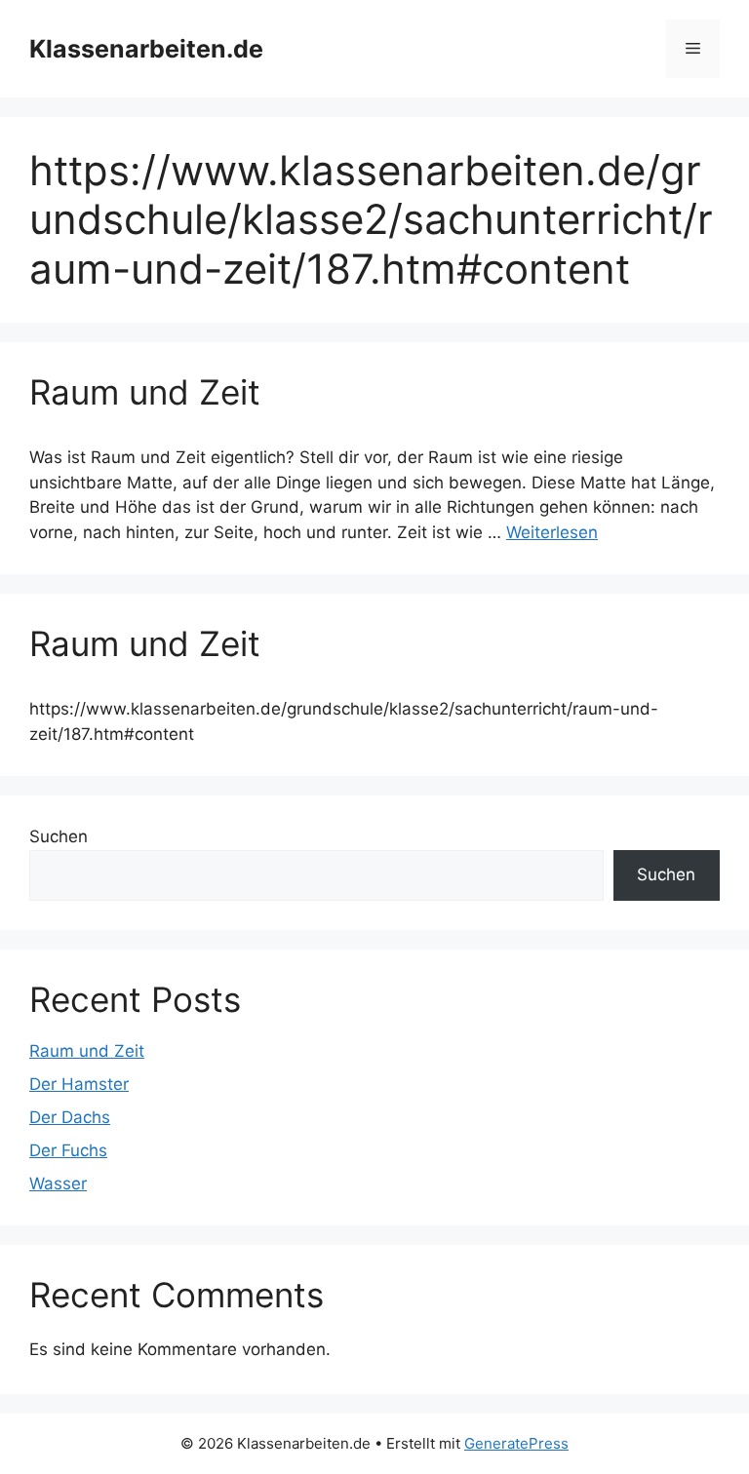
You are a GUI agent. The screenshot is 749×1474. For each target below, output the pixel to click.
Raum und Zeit (144, 391)
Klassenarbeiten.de (146, 48)
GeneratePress (516, 1443)
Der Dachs (69, 1117)
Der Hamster (79, 1084)
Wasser (58, 1183)
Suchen (58, 836)
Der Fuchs (68, 1150)
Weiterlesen (552, 532)
